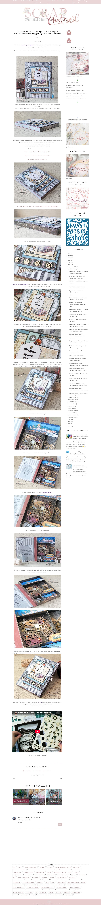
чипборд (15, 895)
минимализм (82, 874)
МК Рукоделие (35, 877)
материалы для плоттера (63, 874)
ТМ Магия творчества (18, 892)
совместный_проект (30, 884)
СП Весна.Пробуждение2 (18, 890)
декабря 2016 (72, 267)
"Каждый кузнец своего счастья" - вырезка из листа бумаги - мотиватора (37, 206)
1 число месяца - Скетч (72, 82)
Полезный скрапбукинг (28, 882)
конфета (76, 872)
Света (47, 882)
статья (53, 890)
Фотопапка (58, 892)
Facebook (28, 771)
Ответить (60, 824)
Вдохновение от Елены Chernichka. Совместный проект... (76, 336)
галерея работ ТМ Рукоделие (35, 869)
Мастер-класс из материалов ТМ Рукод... (53, 801)
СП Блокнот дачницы (61, 887)
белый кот (50, 867)
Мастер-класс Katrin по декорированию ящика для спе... (77, 304)
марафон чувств (51, 874)
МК (36, 775)
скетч (52, 882)
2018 (69, 260)
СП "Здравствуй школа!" (58, 884)
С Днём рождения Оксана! (76, 355)
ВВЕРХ (49, 901)
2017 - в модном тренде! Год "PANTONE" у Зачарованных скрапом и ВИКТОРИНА (80, 436)
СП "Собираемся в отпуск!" (48, 887)
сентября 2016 (73, 399)
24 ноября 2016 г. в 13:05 (24, 820)
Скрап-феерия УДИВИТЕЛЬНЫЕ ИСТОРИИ (76, 882)
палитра (54, 879)
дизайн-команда (76, 869)
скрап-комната (61, 882)
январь (33, 895)
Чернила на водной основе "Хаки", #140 (37, 159)
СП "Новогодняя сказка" (32, 887)
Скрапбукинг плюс (17, 884)
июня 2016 (72, 406)
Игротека (49, 872)
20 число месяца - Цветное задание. (76, 93)
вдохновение (76, 867)
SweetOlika (65, 904)
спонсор (47, 890)
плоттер (65, 879)
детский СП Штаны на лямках (62, 869)
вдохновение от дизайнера (19, 869)
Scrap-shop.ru (68, 895)
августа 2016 (72, 401)
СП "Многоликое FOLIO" (18, 887)
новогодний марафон (18, 879)
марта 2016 (72, 412)
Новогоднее (72, 877)
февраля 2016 (73, 415)
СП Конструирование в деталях (34, 890)
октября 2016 (72, 397)
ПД (59, 879)
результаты (39, 882)
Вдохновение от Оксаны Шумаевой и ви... (37, 801)
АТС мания (42, 867)
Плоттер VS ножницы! (76, 879)
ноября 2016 (72, 269)
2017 (69, 262)
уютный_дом (43, 892)
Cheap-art (40, 775)
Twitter (38, 771)
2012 (69, 426)
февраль (51, 892)
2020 (69, 255)
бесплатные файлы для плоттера (63, 867)
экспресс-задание (24, 895)
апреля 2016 (72, 410)
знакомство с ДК (40, 872)
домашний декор (17, 872)
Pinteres (48, 771)
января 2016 (72, 417)
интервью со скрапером (60, 872)
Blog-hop (40, 895)
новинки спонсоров (61, 877)
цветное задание (76, 892)
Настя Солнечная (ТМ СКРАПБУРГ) (29, 817)
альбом (20, 867)
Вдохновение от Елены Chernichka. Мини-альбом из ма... (78, 293)
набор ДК (52, 877)
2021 (69, 253)
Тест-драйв (73, 890)
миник (73, 874)
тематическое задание (63, 890)
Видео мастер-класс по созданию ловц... (20, 801)
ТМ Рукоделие (29, 892)
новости (29, 879)
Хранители (66, 892)
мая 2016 (71, 408)
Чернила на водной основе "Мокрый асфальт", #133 (37, 155)
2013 (69, 424)
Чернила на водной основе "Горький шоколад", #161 (37, 151)
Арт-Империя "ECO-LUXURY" (31, 867)
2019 (69, 258)
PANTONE (54, 895)
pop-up (61, 895)
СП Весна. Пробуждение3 (75, 887)
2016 (69, 264)
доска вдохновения (28, 872)
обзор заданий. (37, 879)
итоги (69, 872)
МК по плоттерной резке (23, 877)
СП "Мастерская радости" (72, 884)
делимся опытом (49, 869)
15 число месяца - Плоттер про (75, 90)
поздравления (16, 882)
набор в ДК (44, 877)
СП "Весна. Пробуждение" (43, 884)
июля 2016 (72, 404)
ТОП (36, 892)
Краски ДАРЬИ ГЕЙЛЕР (18, 874)
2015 (69, 419)
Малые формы (28, 874)
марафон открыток (39, 874)
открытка (46, 879)
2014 (69, 421)
